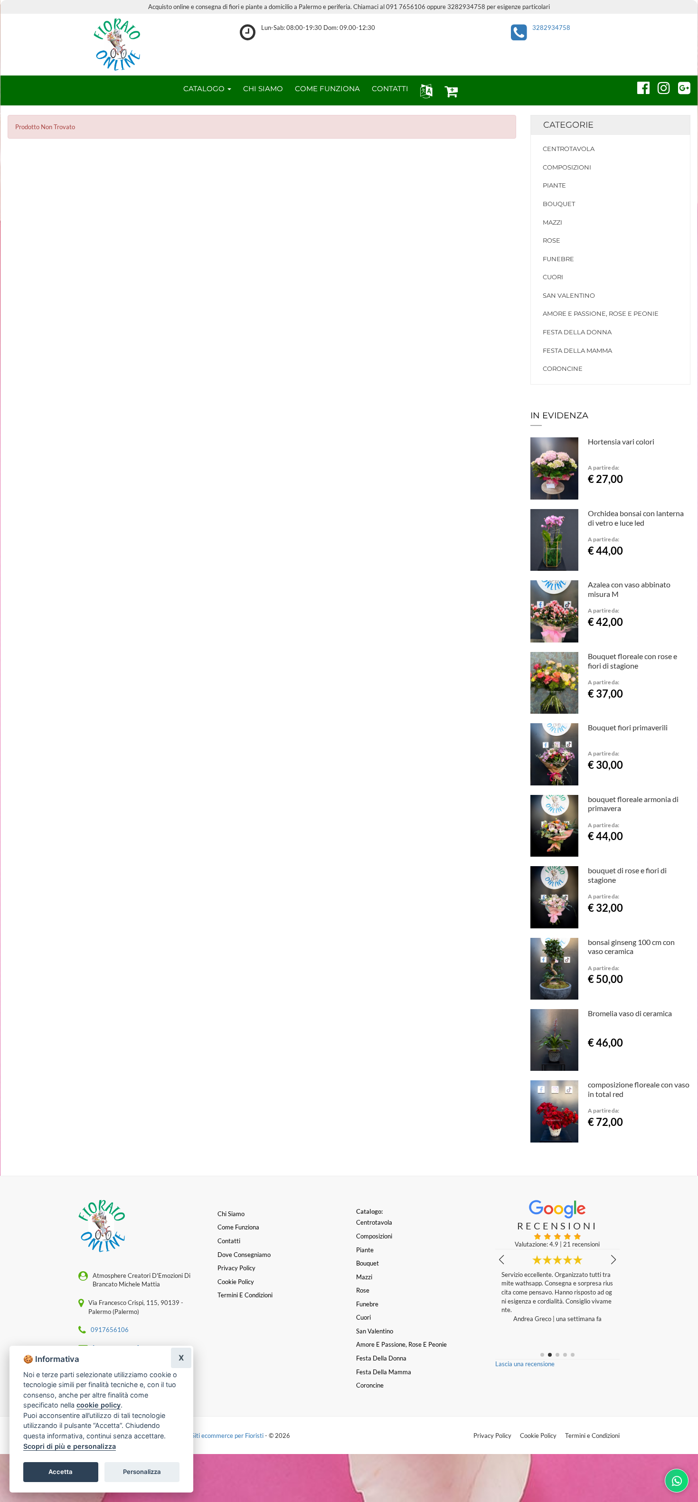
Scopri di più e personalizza (69, 1446)
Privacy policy (236, 1268)
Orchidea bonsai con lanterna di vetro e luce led (636, 518)
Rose (551, 240)
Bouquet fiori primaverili (628, 727)
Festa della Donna (577, 332)
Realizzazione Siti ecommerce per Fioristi (209, 1435)
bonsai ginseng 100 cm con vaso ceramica (631, 946)
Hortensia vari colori (621, 441)
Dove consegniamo (244, 1254)
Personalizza (142, 1471)
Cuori (553, 277)
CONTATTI (390, 88)
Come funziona (238, 1227)
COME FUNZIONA (327, 88)
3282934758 (551, 27)
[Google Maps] (680, 86)
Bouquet (559, 204)
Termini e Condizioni (592, 1435)
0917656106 (110, 1329)
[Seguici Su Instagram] (660, 86)
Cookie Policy (538, 1435)
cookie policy (98, 1405)
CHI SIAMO (263, 88)
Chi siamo (231, 1214)
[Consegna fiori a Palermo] (117, 45)
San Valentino (569, 295)
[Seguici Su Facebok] (639, 86)
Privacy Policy (492, 1435)
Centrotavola (568, 148)
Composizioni (567, 167)
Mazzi (552, 222)
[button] (424, 90)
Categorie (568, 125)
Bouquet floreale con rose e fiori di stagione (632, 661)
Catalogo (204, 88)
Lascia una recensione (525, 1364)
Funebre (558, 259)
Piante (554, 185)
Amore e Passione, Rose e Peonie (601, 313)
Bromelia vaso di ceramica (630, 1013)
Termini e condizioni (245, 1295)
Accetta (60, 1471)
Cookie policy (235, 1281)
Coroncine (563, 368)
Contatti (228, 1241)
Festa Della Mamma (577, 350)
